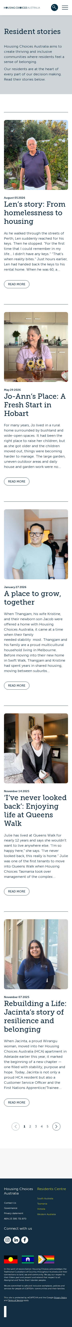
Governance (10, 1208)
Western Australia (46, 1214)
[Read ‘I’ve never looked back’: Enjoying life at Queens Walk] (36, 748)
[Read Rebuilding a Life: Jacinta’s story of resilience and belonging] (36, 954)
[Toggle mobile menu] (65, 8)
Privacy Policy (60, 1297)
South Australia (45, 1198)
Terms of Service (15, 1300)
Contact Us (10, 1202)
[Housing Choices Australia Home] (22, 7)
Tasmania (42, 1203)
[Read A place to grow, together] (36, 544)
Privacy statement (13, 1213)
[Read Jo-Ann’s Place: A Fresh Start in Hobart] (36, 347)
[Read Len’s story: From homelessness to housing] (36, 155)
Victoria (41, 1208)
